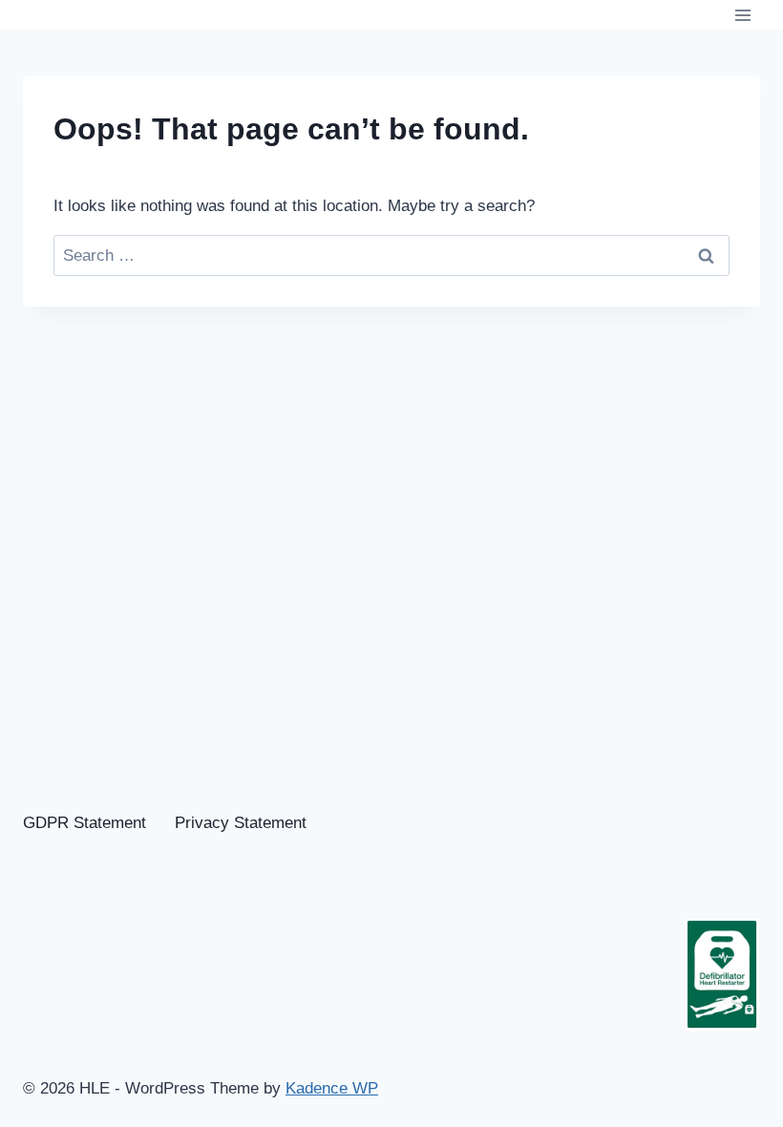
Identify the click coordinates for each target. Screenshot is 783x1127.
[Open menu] (742, 15)
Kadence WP (332, 1088)
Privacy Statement (241, 823)
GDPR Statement (84, 823)
